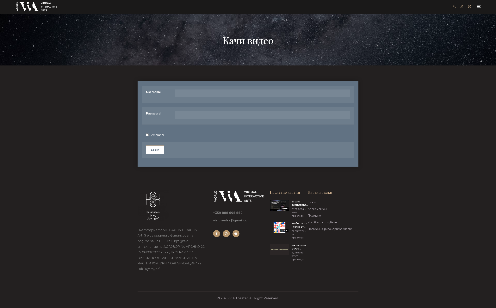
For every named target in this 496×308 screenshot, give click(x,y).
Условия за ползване (322, 222)
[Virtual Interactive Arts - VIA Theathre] (36, 6)
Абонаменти (317, 209)
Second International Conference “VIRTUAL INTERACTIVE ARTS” (300, 203)
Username (153, 92)
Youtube (235, 233)
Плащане (314, 215)
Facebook (216, 233)
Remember (156, 135)
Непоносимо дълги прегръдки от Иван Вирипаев (299, 247)
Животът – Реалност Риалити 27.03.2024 (299, 225)
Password (153, 113)
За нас (312, 202)
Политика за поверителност (330, 229)
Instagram (226, 233)
